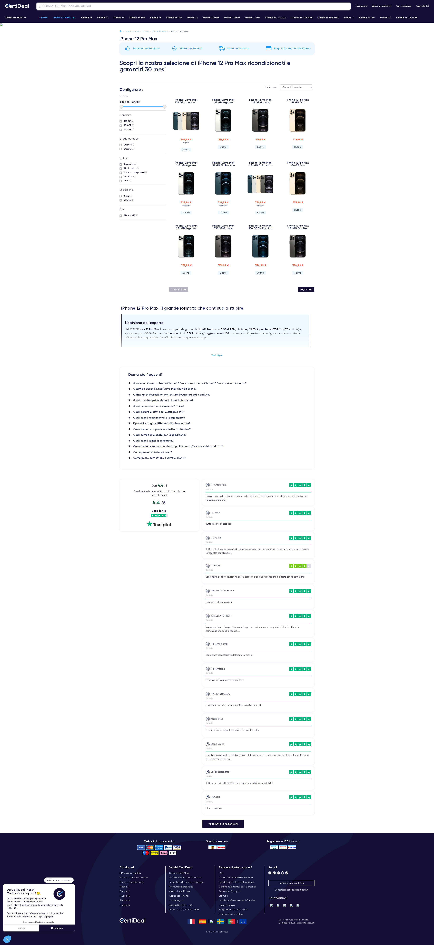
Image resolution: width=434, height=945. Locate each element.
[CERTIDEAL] (17, 6)
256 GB (129, 125)
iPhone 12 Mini (232, 17)
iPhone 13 (118, 17)
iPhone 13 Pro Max (301, 17)
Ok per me (57, 928)
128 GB (129, 121)
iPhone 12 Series (159, 31)
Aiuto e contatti (381, 5)
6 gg (128, 196)
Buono (129, 144)
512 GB (129, 129)
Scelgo (21, 928)
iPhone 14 (102, 17)
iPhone (145, 31)
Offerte (43, 17)
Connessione (403, 5)
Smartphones (132, 31)
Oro (127, 180)
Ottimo (129, 149)
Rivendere (361, 5)
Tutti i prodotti (13, 17)
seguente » (306, 289)
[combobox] (193, 6)
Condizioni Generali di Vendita (293, 919)
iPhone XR (385, 17)
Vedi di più (217, 355)
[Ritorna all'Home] (121, 31)
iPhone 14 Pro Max (328, 17)
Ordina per (271, 87)
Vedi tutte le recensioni (223, 823)
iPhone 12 (192, 17)
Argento (130, 164)
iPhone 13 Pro (252, 17)
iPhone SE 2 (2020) (406, 17)
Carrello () (422, 5)
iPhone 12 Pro (367, 17)
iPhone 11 (349, 17)
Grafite (129, 176)
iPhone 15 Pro (174, 17)
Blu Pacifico (131, 168)
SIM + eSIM (131, 215)
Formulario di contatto (291, 883)
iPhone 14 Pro (137, 17)
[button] (7, 939)
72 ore (129, 200)
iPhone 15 (86, 17)
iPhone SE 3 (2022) (275, 17)
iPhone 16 (155, 17)
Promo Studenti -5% (64, 17)
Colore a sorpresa (135, 172)
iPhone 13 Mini (211, 17)
